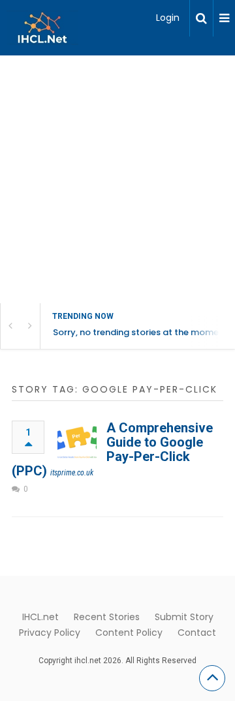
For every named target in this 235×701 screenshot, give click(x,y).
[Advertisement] (117, 179)
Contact (197, 632)
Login (168, 17)
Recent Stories (107, 616)
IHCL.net (40, 616)
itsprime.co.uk (71, 472)
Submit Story (184, 616)
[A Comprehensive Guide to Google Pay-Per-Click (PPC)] (77, 440)
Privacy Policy (49, 632)
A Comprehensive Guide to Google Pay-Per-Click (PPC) (112, 449)
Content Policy (129, 632)
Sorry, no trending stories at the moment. (141, 332)
